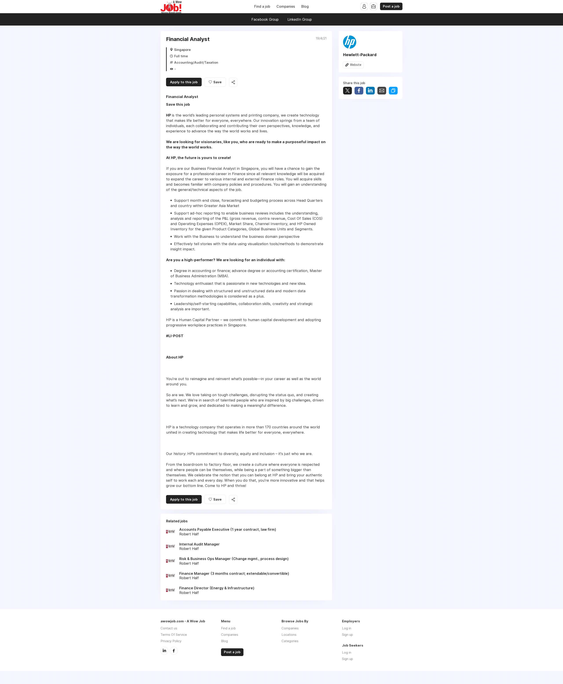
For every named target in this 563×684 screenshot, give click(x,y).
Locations (289, 634)
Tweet (347, 90)
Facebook (173, 650)
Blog (305, 6)
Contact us (169, 628)
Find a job (262, 6)
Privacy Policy (171, 641)
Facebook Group (265, 19)
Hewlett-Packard (360, 54)
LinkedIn (164, 650)
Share (359, 90)
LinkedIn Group (299, 19)
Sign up (347, 634)
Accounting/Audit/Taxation (196, 62)
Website (355, 65)
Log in (346, 628)
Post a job (391, 6)
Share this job (233, 82)
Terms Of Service (174, 634)
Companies (285, 6)
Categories (290, 641)
